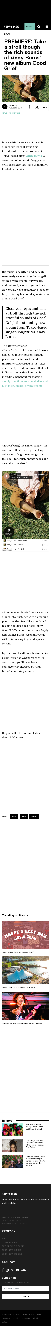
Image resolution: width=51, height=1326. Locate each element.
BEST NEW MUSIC (12, 1250)
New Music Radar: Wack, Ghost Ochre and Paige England (34, 1126)
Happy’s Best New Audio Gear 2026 (18, 952)
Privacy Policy (28, 1314)
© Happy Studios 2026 (11, 1314)
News (4, 113)
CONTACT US (9, 1242)
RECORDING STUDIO (13, 1246)
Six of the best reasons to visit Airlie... (19, 988)
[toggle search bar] (39, 26)
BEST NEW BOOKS (12, 1254)
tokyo (34, 817)
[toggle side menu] (47, 26)
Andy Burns (14, 113)
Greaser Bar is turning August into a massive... (23, 1023)
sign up (25, 1296)
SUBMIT (29, 27)
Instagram (26, 1318)
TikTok (35, 1318)
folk (14, 817)
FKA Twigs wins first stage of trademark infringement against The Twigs (35, 1143)
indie (24, 817)
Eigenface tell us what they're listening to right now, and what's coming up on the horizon (35, 1160)
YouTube (16, 1318)
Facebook (6, 1318)
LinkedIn (5, 1322)
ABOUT (6, 1238)
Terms (38, 1314)
